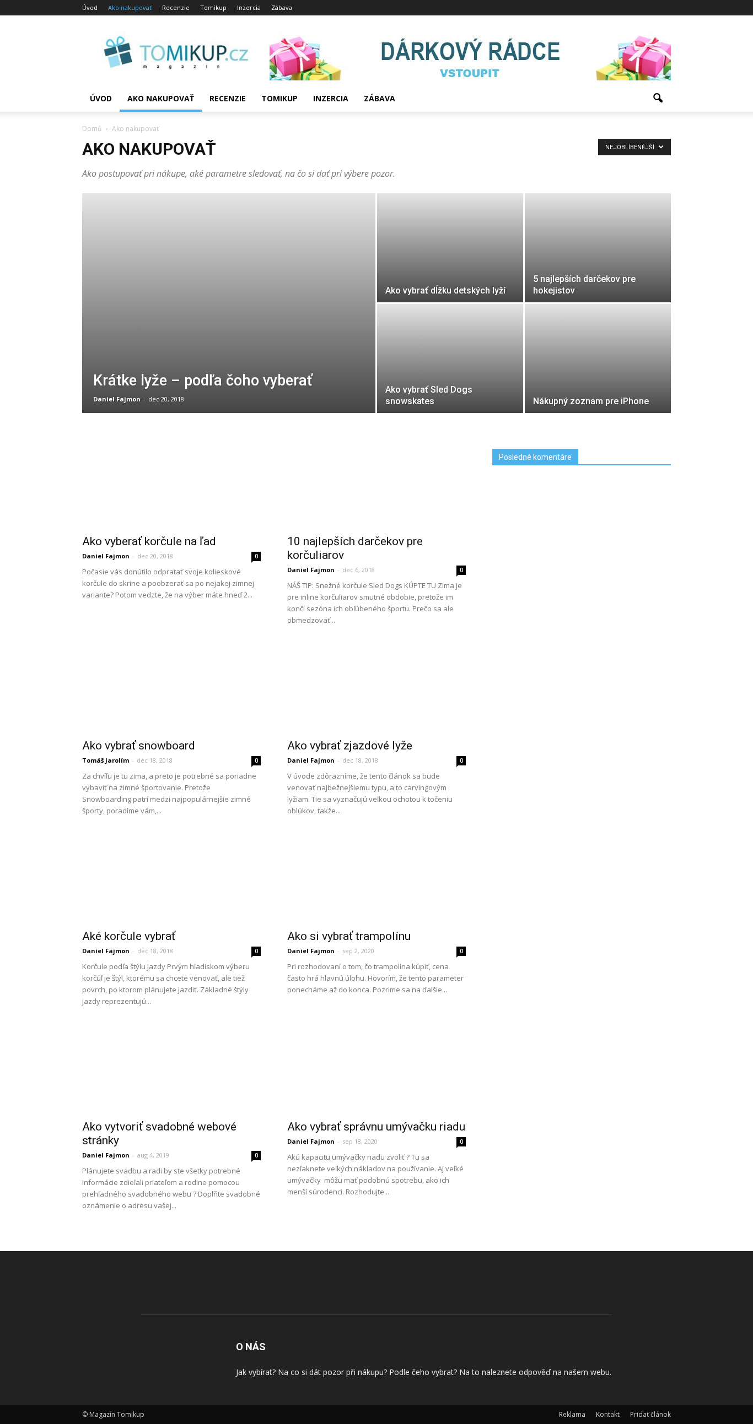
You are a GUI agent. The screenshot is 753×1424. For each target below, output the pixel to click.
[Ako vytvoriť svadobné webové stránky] (171, 1095)
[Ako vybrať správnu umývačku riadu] (376, 1062)
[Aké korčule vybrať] (171, 923)
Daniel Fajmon (117, 399)
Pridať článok (650, 1414)
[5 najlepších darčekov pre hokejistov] (598, 266)
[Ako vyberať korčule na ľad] (171, 528)
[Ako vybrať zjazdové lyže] (376, 722)
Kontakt (608, 1414)
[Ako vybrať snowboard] (171, 733)
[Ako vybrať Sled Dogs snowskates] (450, 377)
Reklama (572, 1414)
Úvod (90, 7)
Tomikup (213, 7)
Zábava (281, 7)
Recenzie (176, 7)
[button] (657, 98)
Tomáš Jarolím (105, 760)
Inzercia (249, 7)
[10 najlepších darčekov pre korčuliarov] (376, 528)
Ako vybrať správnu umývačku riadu (376, 1126)
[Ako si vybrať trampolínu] (376, 911)
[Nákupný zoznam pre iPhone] (598, 377)
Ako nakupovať (130, 7)
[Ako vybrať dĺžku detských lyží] (450, 266)
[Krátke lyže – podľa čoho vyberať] (228, 340)
